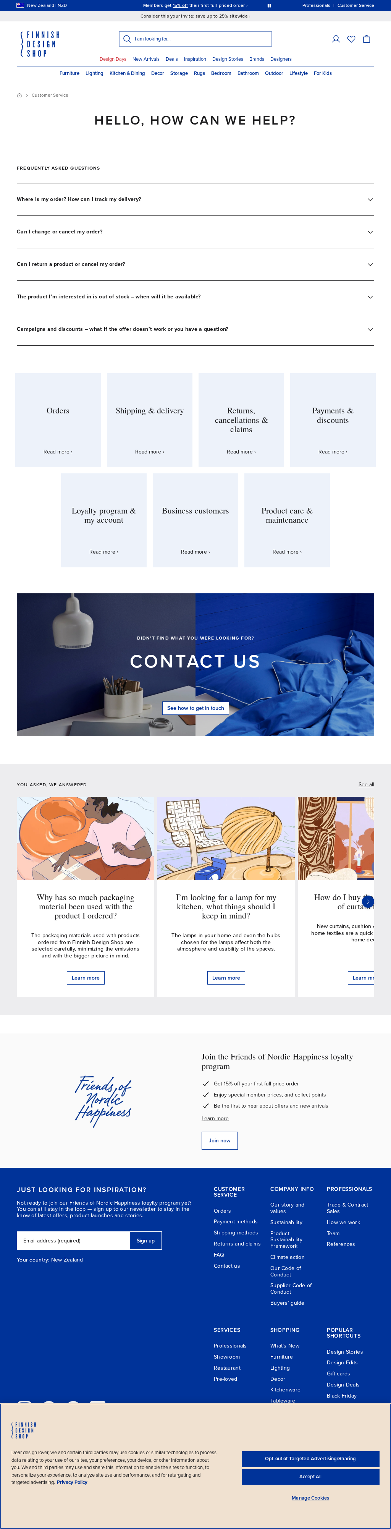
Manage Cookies (310, 1498)
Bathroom (248, 73)
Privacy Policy (72, 1482)
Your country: (33, 1260)
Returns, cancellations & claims (241, 419)
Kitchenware (285, 1389)
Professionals (230, 1346)
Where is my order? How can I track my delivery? (79, 199)
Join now (220, 1140)
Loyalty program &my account (104, 515)
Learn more (215, 1118)
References (341, 1244)
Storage (179, 73)
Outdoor (274, 73)
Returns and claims (237, 1244)
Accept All (310, 1477)
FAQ (219, 1255)
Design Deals (343, 1385)
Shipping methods (236, 1232)
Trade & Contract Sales (347, 1208)
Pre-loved (226, 1379)
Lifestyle (298, 73)
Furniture (69, 73)
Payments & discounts (333, 415)
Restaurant (227, 1368)
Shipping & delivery (150, 410)
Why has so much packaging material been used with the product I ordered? (85, 906)
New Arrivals (146, 59)
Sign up (146, 1240)
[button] (336, 39)
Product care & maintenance (287, 515)
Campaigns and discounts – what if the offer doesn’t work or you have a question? (122, 329)
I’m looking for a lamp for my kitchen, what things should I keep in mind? (226, 906)
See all (366, 784)
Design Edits (342, 1362)
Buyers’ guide (287, 1303)
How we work (343, 1222)
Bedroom (221, 73)
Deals (172, 59)
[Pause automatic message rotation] (269, 5)
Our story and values (287, 1208)
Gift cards (339, 1373)
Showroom (227, 1357)
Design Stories (227, 59)
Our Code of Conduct (285, 1271)
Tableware (283, 1401)
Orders (58, 410)
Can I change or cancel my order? (59, 231)
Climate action (287, 1257)
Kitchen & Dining (127, 73)
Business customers (195, 510)
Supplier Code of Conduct (291, 1288)
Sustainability (286, 1222)
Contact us (196, 662)
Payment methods (236, 1221)
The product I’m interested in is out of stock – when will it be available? (109, 296)
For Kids (323, 73)
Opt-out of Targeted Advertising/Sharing (310, 1459)
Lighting (94, 73)
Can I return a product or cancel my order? (71, 264)
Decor (157, 73)
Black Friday (342, 1396)
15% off (180, 5)
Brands (256, 59)
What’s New (284, 1346)
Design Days (113, 59)
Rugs (199, 73)
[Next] (368, 902)
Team (333, 1233)
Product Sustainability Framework (286, 1240)
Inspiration (195, 59)
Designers (281, 59)
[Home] (19, 95)
